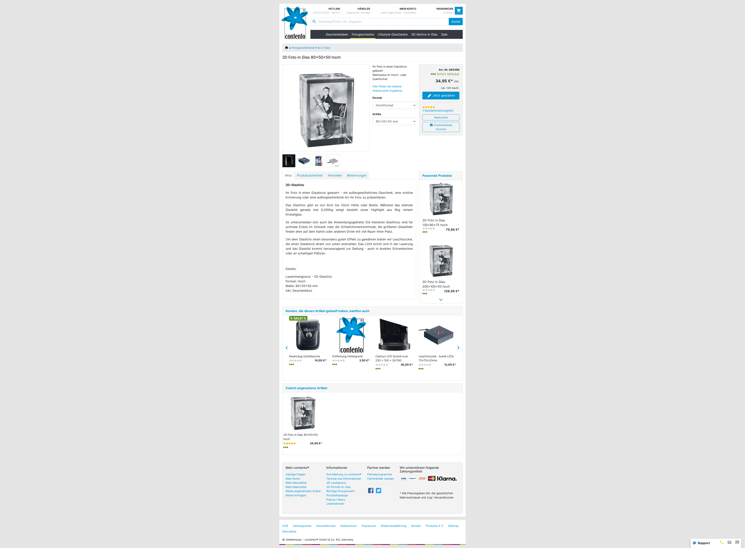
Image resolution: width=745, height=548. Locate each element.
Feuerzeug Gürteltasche (304, 356)
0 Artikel (448, 12)
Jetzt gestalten (443, 95)
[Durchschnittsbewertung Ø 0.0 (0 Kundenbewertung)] (428, 228)
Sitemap (453, 525)
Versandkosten (326, 525)
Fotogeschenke (302, 47)
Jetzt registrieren (391, 12)
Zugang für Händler (358, 12)
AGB (285, 525)
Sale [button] (444, 34)
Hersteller (335, 175)
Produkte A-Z (434, 525)
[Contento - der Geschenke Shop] (296, 23)
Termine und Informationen (343, 478)
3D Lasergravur (336, 482)
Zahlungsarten (302, 525)
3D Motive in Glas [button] (424, 34)
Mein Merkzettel (296, 487)
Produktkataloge (337, 495)
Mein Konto (293, 478)
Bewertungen (356, 175)
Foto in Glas (322, 47)
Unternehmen (335, 503)
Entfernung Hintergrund (347, 356)
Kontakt (416, 525)
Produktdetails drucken (442, 127)
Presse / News (335, 499)
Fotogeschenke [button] (364, 34)
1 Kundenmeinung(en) (438, 110)
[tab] (722, 542)
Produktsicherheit (310, 175)
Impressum (368, 525)
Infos (288, 175)
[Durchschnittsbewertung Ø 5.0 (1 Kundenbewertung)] (428, 107)
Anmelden (410, 12)
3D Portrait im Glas (338, 487)
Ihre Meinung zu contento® (343, 474)
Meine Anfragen (296, 495)
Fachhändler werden (380, 478)
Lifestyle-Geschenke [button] (393, 34)
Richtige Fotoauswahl (340, 491)
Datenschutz (348, 525)
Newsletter (289, 531)
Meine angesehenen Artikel (303, 491)
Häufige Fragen (295, 474)
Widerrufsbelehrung (393, 525)
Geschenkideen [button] (337, 34)
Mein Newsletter (296, 482)
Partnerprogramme (379, 474)
